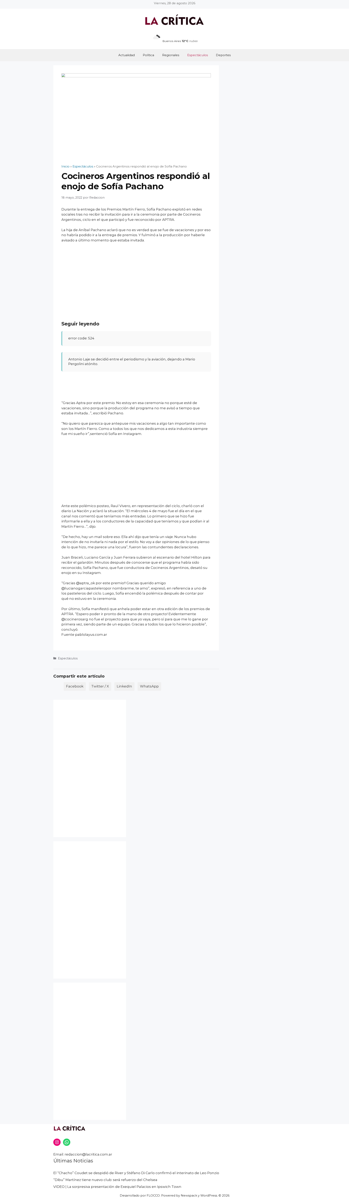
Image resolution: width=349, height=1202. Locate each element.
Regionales (170, 55)
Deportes (223, 55)
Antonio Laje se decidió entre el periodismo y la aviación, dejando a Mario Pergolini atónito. (131, 361)
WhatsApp (149, 686)
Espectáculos (197, 55)
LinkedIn (124, 686)
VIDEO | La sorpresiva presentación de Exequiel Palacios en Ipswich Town (117, 1187)
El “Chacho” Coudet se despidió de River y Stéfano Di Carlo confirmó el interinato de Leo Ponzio (136, 1173)
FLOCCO (153, 1195)
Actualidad (126, 55)
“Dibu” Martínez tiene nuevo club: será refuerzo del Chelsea (105, 1180)
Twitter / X (100, 686)
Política (148, 55)
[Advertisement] (136, 276)
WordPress (208, 1195)
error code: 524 (81, 338)
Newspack (189, 1195)
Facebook (74, 686)
